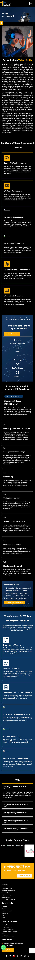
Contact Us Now (11, 334)
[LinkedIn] (25, 956)
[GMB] (28, 956)
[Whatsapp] (3, 947)
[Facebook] (6, 956)
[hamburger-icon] (31, 3)
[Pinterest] (21, 956)
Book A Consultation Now (14, 602)
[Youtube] (14, 956)
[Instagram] (17, 956)
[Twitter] (10, 956)
